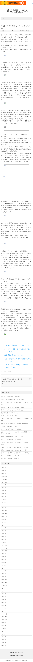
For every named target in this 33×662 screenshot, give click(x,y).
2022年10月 (4, 585)
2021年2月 (3, 642)
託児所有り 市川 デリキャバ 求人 (9, 415)
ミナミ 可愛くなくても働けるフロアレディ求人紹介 (14, 447)
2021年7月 (3, 628)
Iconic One (8, 660)
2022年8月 (3, 591)
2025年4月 (3, 499)
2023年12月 (4, 545)
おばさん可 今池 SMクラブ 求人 (9, 426)
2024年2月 (3, 539)
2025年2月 (3, 505)
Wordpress (24, 660)
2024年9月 (3, 519)
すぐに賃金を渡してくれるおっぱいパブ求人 (12, 407)
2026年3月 (3, 467)
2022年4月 (3, 602)
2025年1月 (3, 507)
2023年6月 (3, 562)
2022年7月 (3, 593)
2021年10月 (4, 619)
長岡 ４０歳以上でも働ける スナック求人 (12, 439)
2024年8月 (3, 522)
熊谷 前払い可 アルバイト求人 (13, 355)
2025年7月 (3, 490)
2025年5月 (3, 496)
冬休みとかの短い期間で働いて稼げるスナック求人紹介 (15, 452)
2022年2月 (3, 608)
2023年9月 (3, 553)
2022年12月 (4, 579)
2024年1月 (3, 542)
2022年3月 (3, 605)
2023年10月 (4, 550)
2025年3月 (3, 502)
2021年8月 (3, 625)
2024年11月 (4, 513)
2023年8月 (3, 556)
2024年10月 (4, 516)
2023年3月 (3, 571)
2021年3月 (3, 639)
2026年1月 (3, 473)
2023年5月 (3, 565)
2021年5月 (3, 634)
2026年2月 (3, 470)
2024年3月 (3, 536)
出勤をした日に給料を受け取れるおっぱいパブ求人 (14, 450)
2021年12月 (4, 614)
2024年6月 (3, 528)
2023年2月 (3, 573)
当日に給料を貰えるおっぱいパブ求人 (10, 458)
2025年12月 (4, 476)
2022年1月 (3, 611)
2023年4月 (3, 568)
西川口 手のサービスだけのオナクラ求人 (12, 410)
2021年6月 (3, 631)
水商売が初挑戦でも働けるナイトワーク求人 (12, 436)
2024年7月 (3, 525)
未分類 (9, 371)
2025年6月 (3, 493)
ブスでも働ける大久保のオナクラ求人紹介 (12, 429)
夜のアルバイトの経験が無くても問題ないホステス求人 (15, 423)
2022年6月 (3, 596)
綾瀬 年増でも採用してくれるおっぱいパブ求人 (9, 381)
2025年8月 (3, 487)
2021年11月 (4, 616)
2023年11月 (4, 548)
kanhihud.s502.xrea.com (12, 31)
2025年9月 (3, 485)
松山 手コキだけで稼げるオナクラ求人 (11, 396)
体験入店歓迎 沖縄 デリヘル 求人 (9, 412)
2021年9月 (3, 622)
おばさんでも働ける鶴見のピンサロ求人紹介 (12, 399)
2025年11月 (4, 479)
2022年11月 (4, 582)
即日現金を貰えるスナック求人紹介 (10, 455)
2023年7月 (3, 559)
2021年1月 (3, 645)
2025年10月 (4, 482)
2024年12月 (4, 510)
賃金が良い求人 (17, 10)
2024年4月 (3, 533)
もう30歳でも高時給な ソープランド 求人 (16, 345)
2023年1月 (3, 576)
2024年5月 (3, 530)
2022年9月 (3, 588)
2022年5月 (3, 599)
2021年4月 (3, 636)
